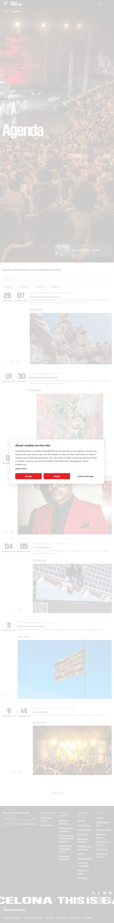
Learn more (20, 468)
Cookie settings (85, 476)
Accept (28, 476)
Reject (57, 476)
